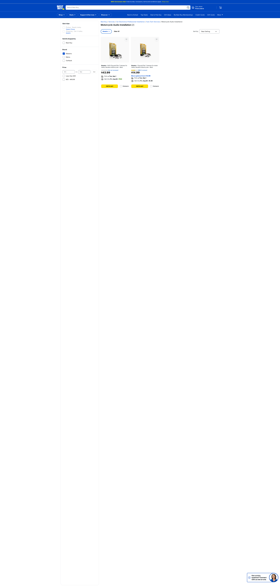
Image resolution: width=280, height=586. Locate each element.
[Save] (126, 39)
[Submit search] (188, 7)
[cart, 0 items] (220, 7)
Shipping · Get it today (74, 31)
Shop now (165, 2)
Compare (126, 86)
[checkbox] (106, 31)
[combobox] (209, 31)
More (219, 15)
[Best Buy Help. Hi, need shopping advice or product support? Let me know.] (273, 577)
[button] (198, 7)
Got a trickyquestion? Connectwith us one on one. (259, 578)
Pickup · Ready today (73, 27)
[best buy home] (60, 7)
